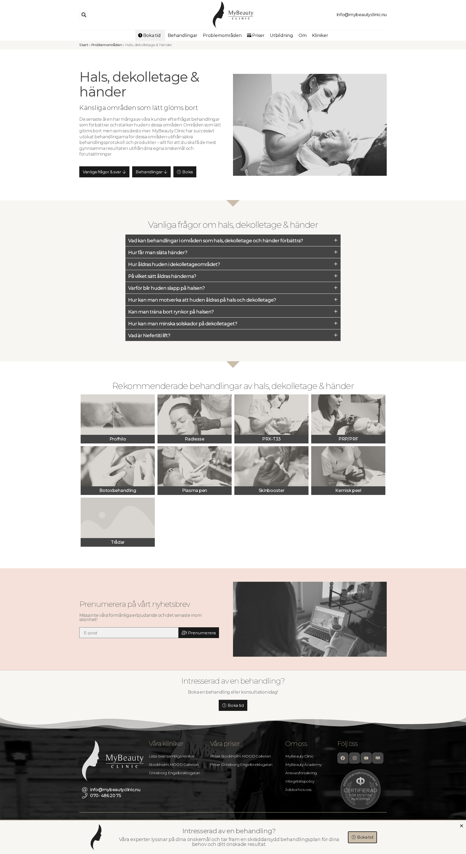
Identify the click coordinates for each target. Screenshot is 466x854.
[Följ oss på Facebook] (343, 758)
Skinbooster (272, 490)
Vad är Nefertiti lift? (149, 336)
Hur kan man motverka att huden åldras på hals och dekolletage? (202, 300)
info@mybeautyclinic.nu (362, 14)
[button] (83, 15)
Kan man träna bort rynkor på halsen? (171, 312)
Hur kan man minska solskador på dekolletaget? (182, 324)
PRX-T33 (271, 439)
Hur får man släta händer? (157, 253)
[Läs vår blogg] (377, 758)
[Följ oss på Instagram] (354, 758)
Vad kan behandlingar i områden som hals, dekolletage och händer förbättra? (215, 241)
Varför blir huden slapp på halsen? (166, 288)
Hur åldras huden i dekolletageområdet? (174, 264)
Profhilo (117, 439)
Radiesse (194, 439)
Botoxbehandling (117, 490)
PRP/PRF (348, 439)
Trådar (118, 542)
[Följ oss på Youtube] (366, 758)
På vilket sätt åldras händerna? (162, 276)
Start (83, 45)
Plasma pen (194, 490)
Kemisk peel (348, 490)
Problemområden (106, 45)
